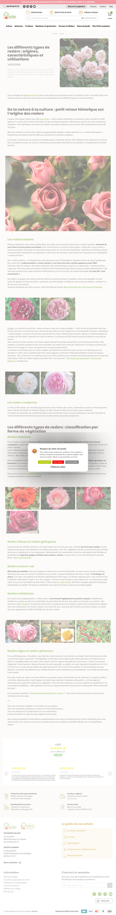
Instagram (27, 6)
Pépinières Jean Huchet (9, 15)
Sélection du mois (63, 12)
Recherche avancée (90, 18)
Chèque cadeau (91, 12)
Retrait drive (30, 807)
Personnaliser (72, 462)
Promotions (36, 12)
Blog (111, 6)
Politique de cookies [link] (58, 467)
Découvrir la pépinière (76, 6)
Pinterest (31, 6)
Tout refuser (58, 462)
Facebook (24, 6)
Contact (103, 6)
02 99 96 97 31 (13, 6)
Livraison (86, 796)
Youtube (34, 6)
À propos (93, 6)
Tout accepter (44, 462)
